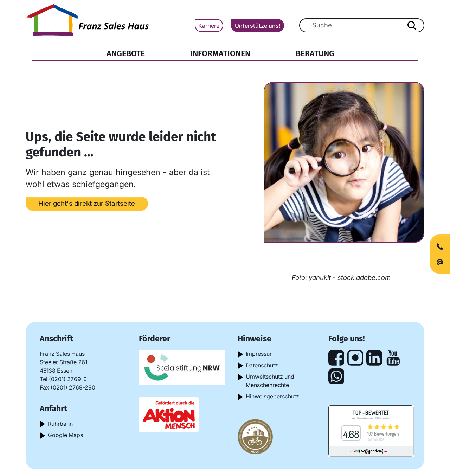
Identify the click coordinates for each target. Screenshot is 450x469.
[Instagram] (355, 358)
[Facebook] (336, 358)
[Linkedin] (374, 358)
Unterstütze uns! (258, 25)
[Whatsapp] (336, 376)
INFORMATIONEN (220, 53)
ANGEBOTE (126, 53)
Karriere (208, 25)
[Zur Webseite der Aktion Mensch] (169, 414)
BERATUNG (315, 53)
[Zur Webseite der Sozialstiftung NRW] (182, 367)
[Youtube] (393, 358)
